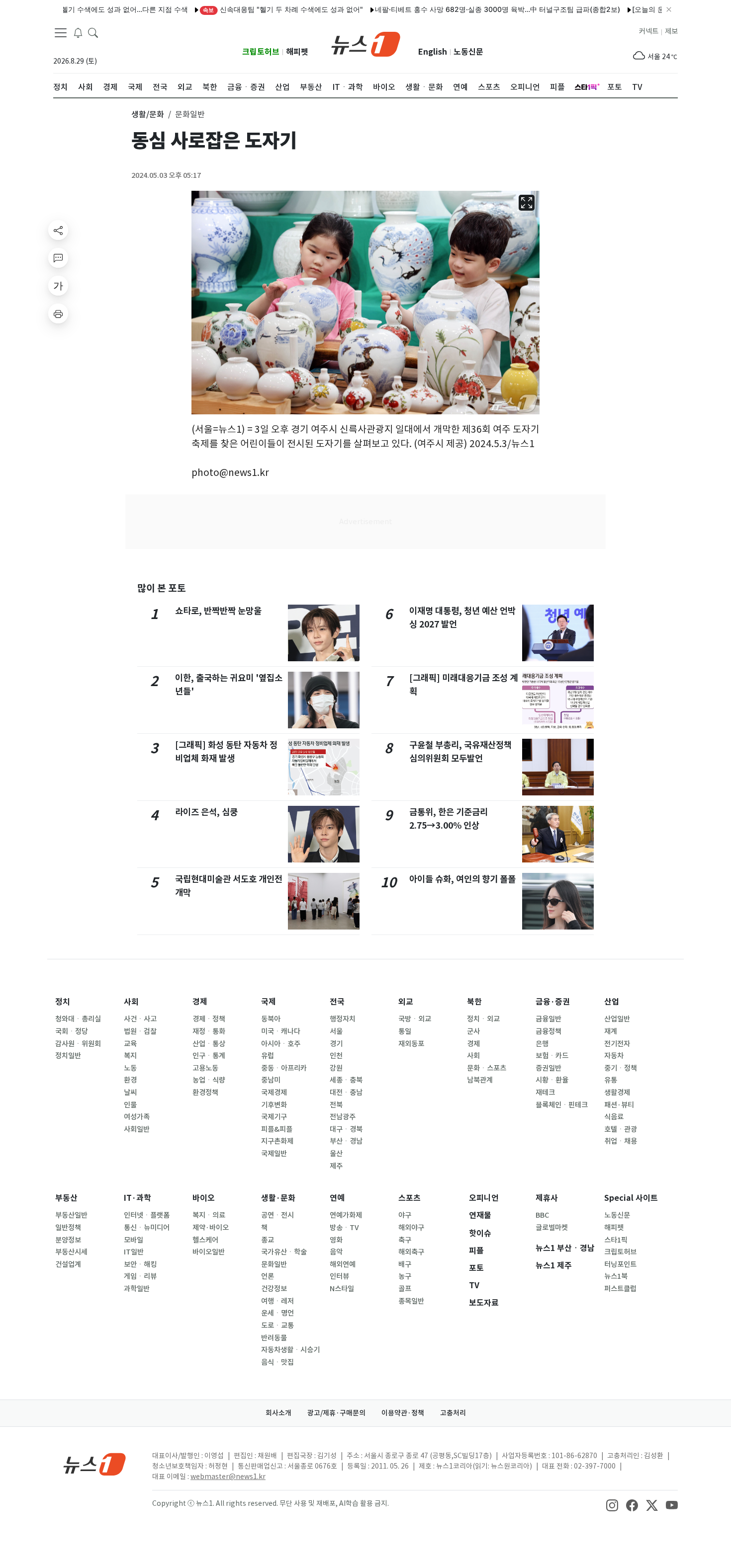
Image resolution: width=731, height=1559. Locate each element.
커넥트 (648, 31)
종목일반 (411, 1301)
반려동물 (274, 1337)
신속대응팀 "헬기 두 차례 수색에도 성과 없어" (255, 9)
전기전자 (617, 1043)
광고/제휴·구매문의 (336, 1412)
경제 (199, 1002)
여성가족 (137, 1116)
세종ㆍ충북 (346, 1080)
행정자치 (343, 1018)
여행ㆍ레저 (277, 1301)
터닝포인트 (620, 1264)
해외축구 (411, 1251)
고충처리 (453, 1412)
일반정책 (68, 1227)
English (432, 52)
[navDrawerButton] (60, 32)
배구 (404, 1264)
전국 (337, 1002)
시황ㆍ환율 (552, 1080)
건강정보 (274, 1288)
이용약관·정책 (402, 1412)
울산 (336, 1153)
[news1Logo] (94, 1464)
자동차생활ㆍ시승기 (290, 1349)
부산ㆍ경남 (346, 1141)
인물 (130, 1104)
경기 (336, 1043)
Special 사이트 (631, 1198)
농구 (404, 1276)
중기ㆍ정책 (620, 1068)
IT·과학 (137, 1198)
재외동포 (411, 1043)
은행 (542, 1043)
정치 (62, 1002)
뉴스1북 (616, 1276)
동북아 (270, 1018)
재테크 (545, 1092)
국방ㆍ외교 (414, 1018)
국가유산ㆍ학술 (284, 1251)
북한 (474, 1002)
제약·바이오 (210, 1227)
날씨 (130, 1092)
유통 (610, 1080)
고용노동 (205, 1068)
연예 (337, 1198)
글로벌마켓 (552, 1227)
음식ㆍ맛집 (277, 1362)
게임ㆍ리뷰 (140, 1276)
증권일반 (548, 1068)
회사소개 (278, 1412)
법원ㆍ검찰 (140, 1031)
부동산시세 (71, 1251)
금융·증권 (553, 1002)
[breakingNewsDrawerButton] (78, 31)
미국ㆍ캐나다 (280, 1031)
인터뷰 (339, 1276)
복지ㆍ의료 (208, 1215)
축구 (404, 1240)
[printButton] (58, 313)
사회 (131, 1002)
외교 (405, 1002)
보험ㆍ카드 (552, 1055)
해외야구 (411, 1227)
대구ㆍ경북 (346, 1129)
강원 (336, 1068)
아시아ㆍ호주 (280, 1043)
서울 (336, 1031)
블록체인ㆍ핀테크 (562, 1104)
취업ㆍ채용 (620, 1141)
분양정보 (68, 1240)
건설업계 (68, 1264)
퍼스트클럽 (620, 1288)
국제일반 (274, 1153)
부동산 (66, 1198)
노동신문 (468, 52)
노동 (130, 1068)
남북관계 (480, 1080)
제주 (336, 1166)
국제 (268, 1002)
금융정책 (548, 1031)
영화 (336, 1240)
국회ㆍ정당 (71, 1031)
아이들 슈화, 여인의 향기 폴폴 (462, 879)
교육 (130, 1043)
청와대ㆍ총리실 (78, 1018)
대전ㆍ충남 (346, 1092)
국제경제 (274, 1092)
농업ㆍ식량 (208, 1080)
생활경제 (617, 1092)
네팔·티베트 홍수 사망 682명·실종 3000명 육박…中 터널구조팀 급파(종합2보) (469, 9)
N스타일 (342, 1288)
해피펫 (297, 52)
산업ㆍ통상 (208, 1043)
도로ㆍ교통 (277, 1325)
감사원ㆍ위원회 (78, 1043)
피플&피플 (276, 1129)
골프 (404, 1288)
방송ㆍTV (344, 1227)
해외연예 (343, 1264)
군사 (473, 1031)
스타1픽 (616, 1240)
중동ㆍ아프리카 (284, 1068)
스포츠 (409, 1198)
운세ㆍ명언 (277, 1313)
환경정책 (205, 1092)
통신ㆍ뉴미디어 (147, 1227)
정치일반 (68, 1055)
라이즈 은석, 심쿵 (206, 812)
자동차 (614, 1055)
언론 (267, 1276)
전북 (336, 1104)
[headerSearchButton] (93, 31)
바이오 (203, 1198)
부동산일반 (71, 1215)
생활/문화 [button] (147, 114)
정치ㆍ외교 (483, 1018)
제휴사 (547, 1198)
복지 (130, 1055)
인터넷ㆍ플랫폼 (147, 1215)
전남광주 (343, 1116)
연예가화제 (346, 1215)
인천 (336, 1055)
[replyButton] (58, 258)
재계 (610, 1031)
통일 (404, 1031)
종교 (267, 1240)
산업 (611, 1002)
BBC (542, 1215)
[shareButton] (58, 230)
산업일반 (617, 1018)
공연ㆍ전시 (277, 1215)
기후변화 (274, 1104)
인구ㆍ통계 (208, 1055)
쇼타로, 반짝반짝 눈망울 (218, 611)
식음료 (614, 1116)
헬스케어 (205, 1240)
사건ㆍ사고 (140, 1018)
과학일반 (137, 1288)
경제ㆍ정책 (208, 1018)
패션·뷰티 (619, 1104)
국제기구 (274, 1116)
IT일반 (134, 1251)
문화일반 (274, 1264)
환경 (130, 1080)
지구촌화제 (277, 1141)
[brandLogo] (366, 43)
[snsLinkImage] (612, 1504)
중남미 (270, 1080)
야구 (404, 1215)
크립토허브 (260, 52)
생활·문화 (278, 1198)
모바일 (133, 1240)
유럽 (267, 1055)
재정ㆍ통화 (208, 1031)
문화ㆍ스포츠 (486, 1068)
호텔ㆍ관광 (620, 1129)
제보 (671, 31)
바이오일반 (208, 1251)
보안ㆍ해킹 (140, 1264)
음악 (336, 1251)
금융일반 (548, 1018)
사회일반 (137, 1129)
